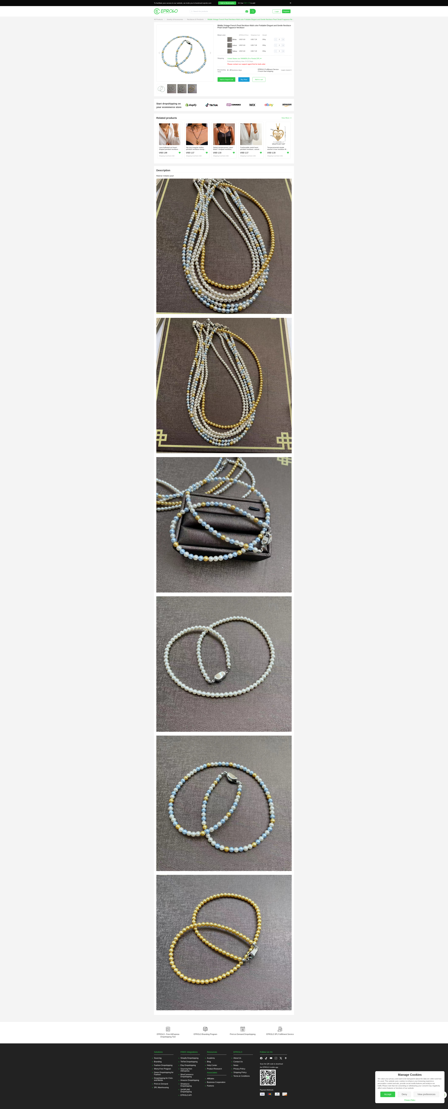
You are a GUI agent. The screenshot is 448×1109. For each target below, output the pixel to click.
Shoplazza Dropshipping (186, 1085)
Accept (387, 1094)
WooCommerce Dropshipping (186, 1076)
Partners (210, 1086)
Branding (158, 1062)
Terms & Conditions (241, 1076)
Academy (211, 1058)
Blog (209, 1062)
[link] (158, 19)
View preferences (426, 1094)
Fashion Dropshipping (163, 1065)
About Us (237, 1058)
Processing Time (221, 71)
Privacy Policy (409, 1100)
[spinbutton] (279, 39)
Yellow (234, 51)
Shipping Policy (240, 1072)
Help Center (212, 1065)
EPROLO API (186, 1095)
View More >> (287, 118)
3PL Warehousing (161, 1087)
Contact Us (238, 1062)
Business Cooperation (216, 1082)
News (235, 1065)
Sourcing (157, 1058)
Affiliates (210, 1079)
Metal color (221, 35)
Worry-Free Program (162, 1069)
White (234, 39)
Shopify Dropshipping (189, 1058)
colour (234, 45)
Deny (404, 1094)
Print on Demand (161, 1084)
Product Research (214, 1069)
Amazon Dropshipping (189, 1080)
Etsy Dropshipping (188, 1065)
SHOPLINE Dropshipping (186, 1091)
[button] (275, 39)
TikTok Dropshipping (189, 1062)
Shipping (220, 58)
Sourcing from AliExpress (186, 1070)
